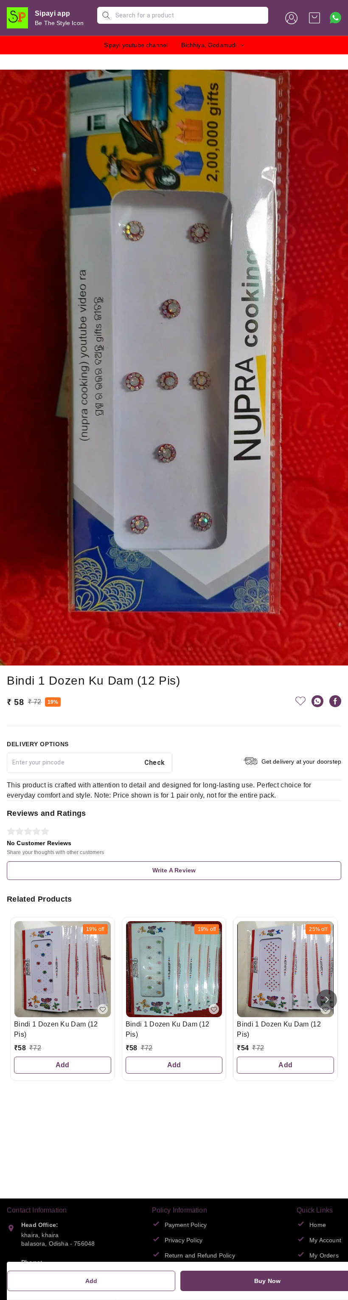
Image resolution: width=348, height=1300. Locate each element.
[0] (314, 17)
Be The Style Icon (59, 23)
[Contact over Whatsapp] (335, 17)
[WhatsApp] (317, 701)
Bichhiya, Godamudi (208, 45)
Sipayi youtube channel (136, 45)
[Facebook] (335, 701)
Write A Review (174, 870)
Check (155, 763)
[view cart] (314, 17)
